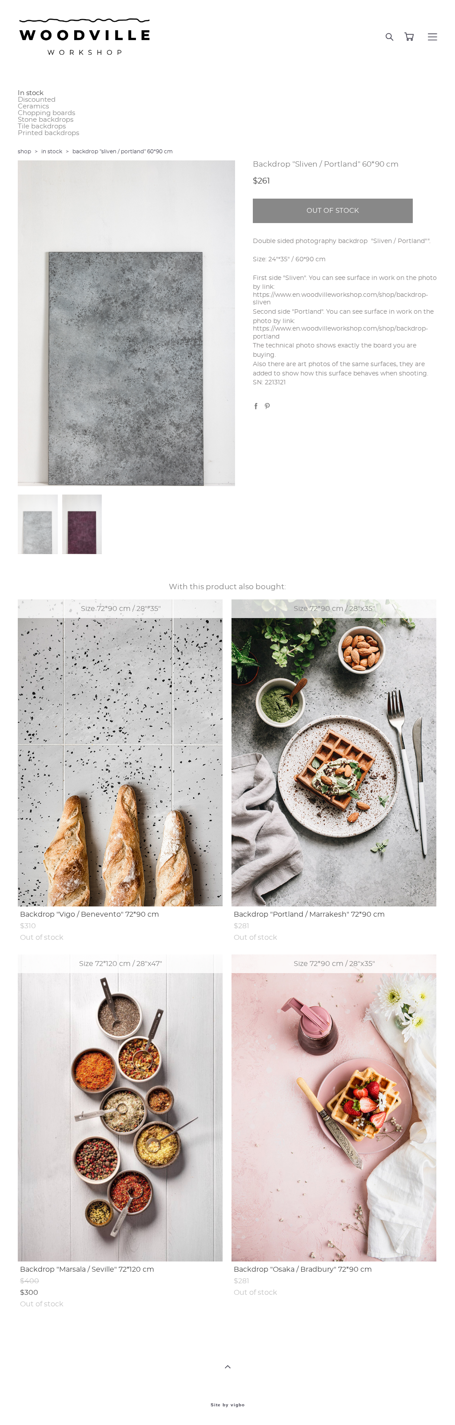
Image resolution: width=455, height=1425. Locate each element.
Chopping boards (46, 113)
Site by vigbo (228, 1405)
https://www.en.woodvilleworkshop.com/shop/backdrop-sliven (340, 299)
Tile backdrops (42, 126)
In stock (31, 93)
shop (24, 151)
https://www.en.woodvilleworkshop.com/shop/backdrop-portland (340, 332)
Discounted (37, 99)
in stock (51, 151)
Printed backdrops (48, 133)
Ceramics (33, 106)
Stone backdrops (45, 119)
